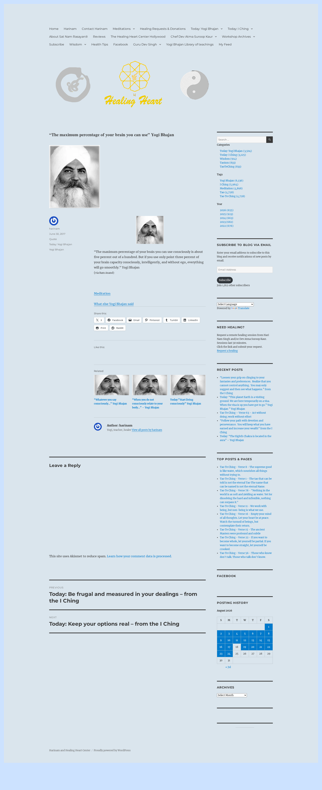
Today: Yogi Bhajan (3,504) (236, 151)
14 (260, 640)
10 (229, 640)
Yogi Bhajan (56, 249)
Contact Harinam (95, 29)
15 (268, 640)
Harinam (70, 29)
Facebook (120, 44)
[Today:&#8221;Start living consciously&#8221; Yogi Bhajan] (188, 385)
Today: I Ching (238, 29)
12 (245, 640)
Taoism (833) (228, 162)
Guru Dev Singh (145, 44)
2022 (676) (226, 225)
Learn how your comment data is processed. (139, 556)
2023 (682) (226, 222)
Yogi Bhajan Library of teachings (190, 44)
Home (54, 29)
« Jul (228, 667)
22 (268, 647)
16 (221, 647)
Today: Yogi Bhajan (204, 29)
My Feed (225, 44)
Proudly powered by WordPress (112, 750)
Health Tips (99, 44)
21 (260, 647)
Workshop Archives (236, 36)
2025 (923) (226, 214)
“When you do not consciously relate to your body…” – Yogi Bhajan (147, 403)
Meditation (102, 293)
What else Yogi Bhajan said (114, 304)
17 (229, 647)
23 (221, 653)
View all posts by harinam (147, 430)
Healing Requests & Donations (163, 29)
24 (229, 653)
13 (253, 640)
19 (244, 647)
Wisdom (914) (228, 158)
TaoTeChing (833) (230, 166)
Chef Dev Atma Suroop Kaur (192, 36)
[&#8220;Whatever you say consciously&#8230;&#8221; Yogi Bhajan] (112, 385)
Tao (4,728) (227, 192)
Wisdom (75, 44)
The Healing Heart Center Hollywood (138, 36)
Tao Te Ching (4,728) (232, 196)
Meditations (122, 29)
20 (252, 647)
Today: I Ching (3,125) (233, 155)
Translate (243, 308)
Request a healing (227, 350)
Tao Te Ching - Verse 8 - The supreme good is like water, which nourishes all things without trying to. (246, 470)
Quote (53, 239)
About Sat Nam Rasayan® (68, 36)
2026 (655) (226, 210)
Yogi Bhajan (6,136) (231, 180)
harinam (54, 228)
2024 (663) (226, 218)
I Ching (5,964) (229, 184)
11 (237, 640)
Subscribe (56, 44)
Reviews (99, 36)
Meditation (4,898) (231, 188)
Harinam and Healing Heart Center (69, 750)
